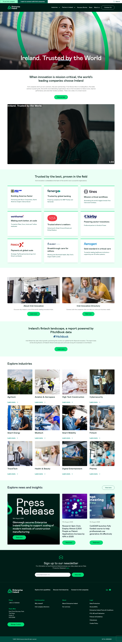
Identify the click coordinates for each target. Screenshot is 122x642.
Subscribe (78, 575)
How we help (61, 97)
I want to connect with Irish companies (33, 1)
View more (108, 488)
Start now (88, 314)
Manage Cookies (16, 624)
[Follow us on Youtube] (110, 590)
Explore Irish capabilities (42, 590)
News (90, 7)
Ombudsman (93, 620)
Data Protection (95, 603)
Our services (66, 607)
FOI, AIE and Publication (97, 613)
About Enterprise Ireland (70, 603)
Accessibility (94, 607)
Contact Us (108, 7)
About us (97, 7)
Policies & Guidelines (96, 617)
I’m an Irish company (9, 1)
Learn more (33, 314)
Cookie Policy (94, 623)
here (67, 568)
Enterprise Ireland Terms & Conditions (101, 610)
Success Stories (82, 7)
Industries (54, 7)
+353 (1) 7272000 (14, 603)
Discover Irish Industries (61, 590)
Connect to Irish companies (79, 590)
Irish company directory (42, 607)
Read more (19, 537)
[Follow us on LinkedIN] (107, 590)
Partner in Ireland (67, 7)
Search (118, 1)
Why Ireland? (39, 603)
